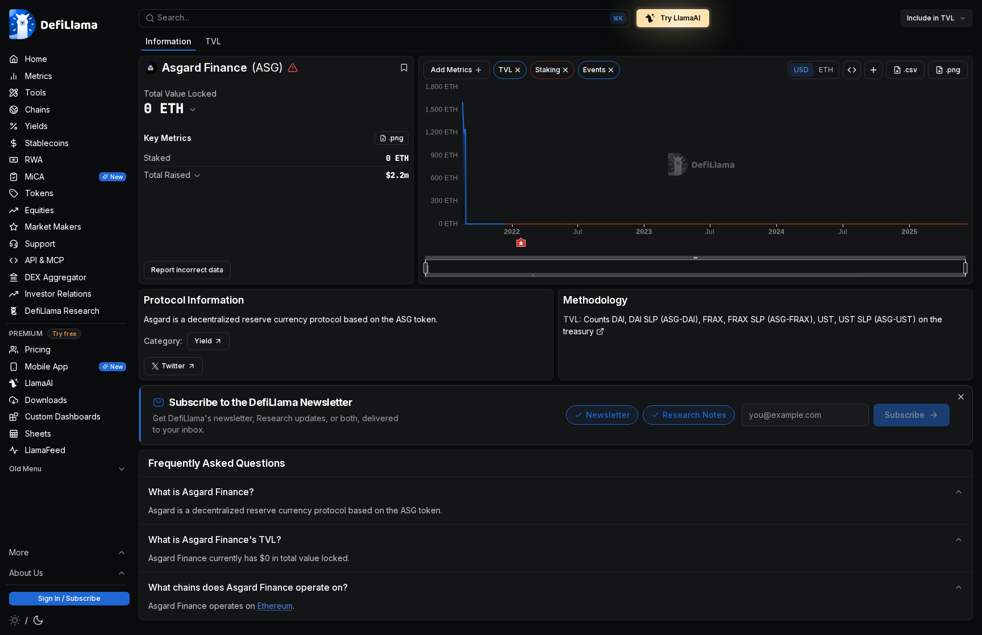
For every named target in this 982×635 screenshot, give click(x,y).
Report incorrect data (187, 269)
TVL (213, 41)
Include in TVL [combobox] (931, 18)
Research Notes (694, 415)
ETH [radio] (826, 69)
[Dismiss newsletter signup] (961, 397)
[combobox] (384, 18)
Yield (203, 341)
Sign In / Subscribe (69, 598)
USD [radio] (801, 69)
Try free (64, 333)
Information (168, 41)
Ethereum (275, 606)
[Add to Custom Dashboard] (873, 70)
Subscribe (905, 415)
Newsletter (608, 415)
